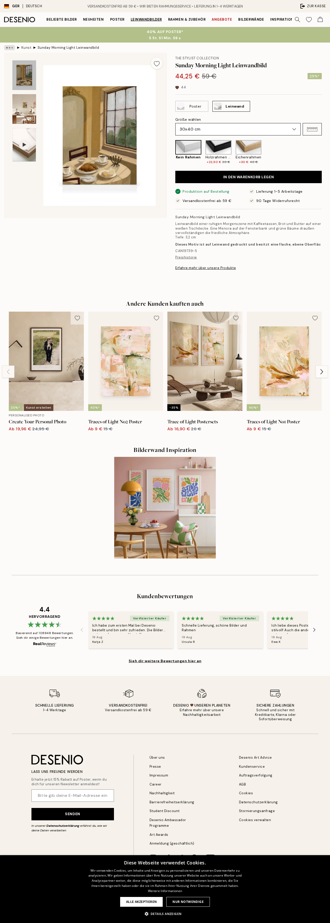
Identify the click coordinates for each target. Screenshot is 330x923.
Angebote (222, 19)
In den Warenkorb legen (248, 177)
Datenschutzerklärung (62, 826)
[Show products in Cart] (320, 19)
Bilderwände (251, 19)
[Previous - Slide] (171, 152)
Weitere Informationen (165, 891)
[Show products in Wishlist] (309, 19)
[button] (312, 129)
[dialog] (165, 889)
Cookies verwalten (255, 820)
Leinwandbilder (146, 19)
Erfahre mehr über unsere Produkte (205, 268)
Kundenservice (252, 766)
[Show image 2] (24, 109)
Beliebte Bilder (61, 19)
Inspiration (282, 19)
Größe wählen (188, 119)
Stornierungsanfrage (257, 811)
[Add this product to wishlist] (157, 63)
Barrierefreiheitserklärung (172, 802)
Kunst (26, 47)
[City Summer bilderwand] (165, 508)
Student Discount (165, 811)
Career (156, 784)
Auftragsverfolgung (256, 775)
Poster (117, 19)
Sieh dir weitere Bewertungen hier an (165, 661)
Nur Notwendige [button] (188, 902)
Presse (155, 766)
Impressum (159, 775)
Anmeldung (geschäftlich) (172, 843)
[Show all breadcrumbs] (9, 47)
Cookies (246, 793)
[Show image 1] (24, 75)
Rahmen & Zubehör (186, 19)
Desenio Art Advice (255, 757)
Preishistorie (186, 257)
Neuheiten (93, 19)
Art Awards (159, 834)
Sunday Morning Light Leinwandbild (68, 47)
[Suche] (297, 19)
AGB (242, 784)
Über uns (157, 757)
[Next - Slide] (326, 152)
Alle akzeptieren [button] (141, 902)
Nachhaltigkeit (162, 793)
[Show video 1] (24, 145)
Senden (72, 814)
